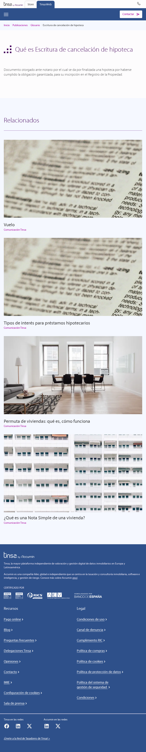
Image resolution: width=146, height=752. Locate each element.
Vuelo (9, 224)
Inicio (7, 25)
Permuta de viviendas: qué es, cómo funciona (47, 421)
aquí (74, 577)
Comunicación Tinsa (15, 229)
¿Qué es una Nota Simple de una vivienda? (44, 517)
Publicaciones (20, 25)
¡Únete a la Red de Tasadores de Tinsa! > (27, 738)
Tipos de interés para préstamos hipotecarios (47, 323)
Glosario (35, 25)
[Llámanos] (139, 4)
